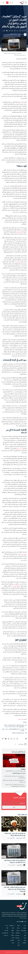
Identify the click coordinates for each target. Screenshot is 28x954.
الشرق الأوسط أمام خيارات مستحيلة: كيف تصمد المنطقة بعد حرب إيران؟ (14, 861)
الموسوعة (12, 940)
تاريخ (25, 935)
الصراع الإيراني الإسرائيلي (13, 729)
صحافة (18, 928)
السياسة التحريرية (5, 933)
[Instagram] (20, 921)
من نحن (6, 925)
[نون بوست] (22, 2)
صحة (19, 942)
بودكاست (12, 935)
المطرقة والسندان (16, 586)
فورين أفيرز (20, 719)
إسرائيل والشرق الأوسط (19, 725)
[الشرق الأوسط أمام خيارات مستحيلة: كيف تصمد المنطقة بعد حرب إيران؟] (14, 850)
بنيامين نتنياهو (19, 448)
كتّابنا (7, 928)
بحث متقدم (6, 935)
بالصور (13, 942)
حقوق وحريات (23, 930)
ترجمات (6, 729)
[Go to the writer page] (25, 744)
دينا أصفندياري (19, 865)
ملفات (13, 928)
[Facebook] (25, 921)
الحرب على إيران (15, 726)
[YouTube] (22, 921)
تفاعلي (13, 937)
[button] (25, 2)
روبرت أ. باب (20, 34)
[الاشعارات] (10, 2)
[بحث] (12, 2)
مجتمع (25, 928)
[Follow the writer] (15, 744)
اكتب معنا (6, 930)
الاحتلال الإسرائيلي (11, 725)
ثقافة (19, 945)
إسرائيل (21, 102)
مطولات (12, 930)
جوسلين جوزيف (19, 838)
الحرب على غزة (8, 726)
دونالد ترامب (17, 262)
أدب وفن (18, 930)
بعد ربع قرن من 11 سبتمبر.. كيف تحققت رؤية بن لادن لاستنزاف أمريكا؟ (15, 834)
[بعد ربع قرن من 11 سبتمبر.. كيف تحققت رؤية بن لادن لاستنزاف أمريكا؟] (14, 824)
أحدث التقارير (11, 925)
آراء (25, 933)
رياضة (25, 937)
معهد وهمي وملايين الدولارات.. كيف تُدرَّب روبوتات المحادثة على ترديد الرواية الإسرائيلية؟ (14, 889)
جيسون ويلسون (19, 894)
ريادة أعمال (18, 933)
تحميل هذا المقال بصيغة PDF (18, 733)
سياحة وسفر (17, 935)
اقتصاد (18, 925)
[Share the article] (20, 31)
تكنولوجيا (24, 942)
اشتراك (14, 807)
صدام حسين (24, 554)
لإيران (23, 186)
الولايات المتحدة (20, 232)
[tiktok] (17, 921)
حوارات (12, 933)
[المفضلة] (7, 2)
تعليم (25, 940)
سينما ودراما (17, 937)
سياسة (25, 925)
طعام (19, 940)
